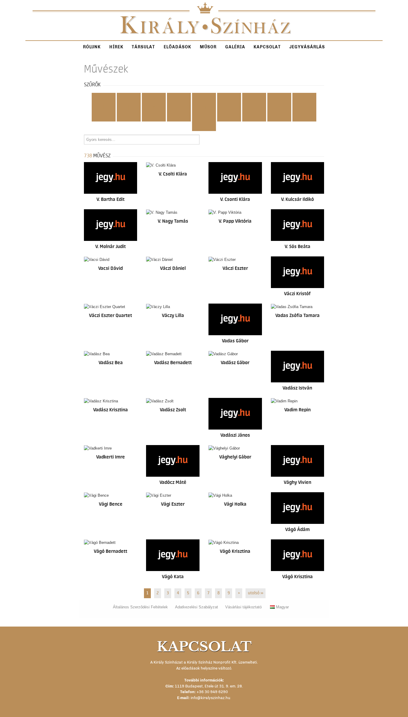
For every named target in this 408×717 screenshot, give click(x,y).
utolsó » (255, 593)
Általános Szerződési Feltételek (140, 607)
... (204, 126)
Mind (103, 97)
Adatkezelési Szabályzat (196, 607)
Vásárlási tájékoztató (243, 607)
